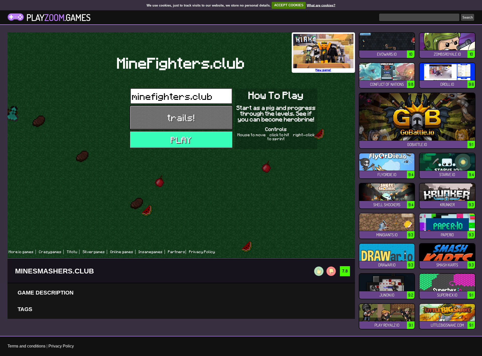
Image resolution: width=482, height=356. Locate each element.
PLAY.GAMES (58, 17)
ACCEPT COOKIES (289, 5)
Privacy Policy (61, 346)
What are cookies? (321, 5)
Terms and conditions (26, 346)
